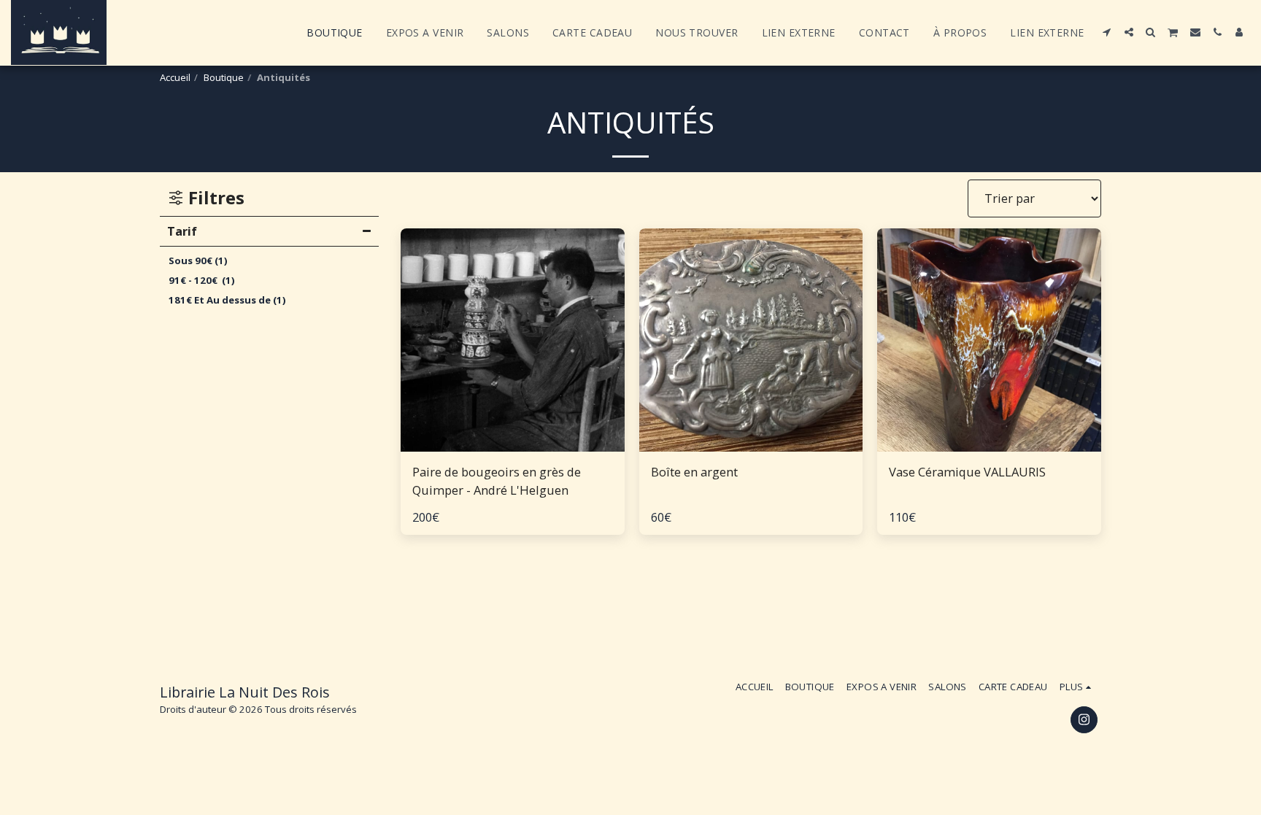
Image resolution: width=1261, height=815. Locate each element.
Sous (198, 260)
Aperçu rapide (512, 444)
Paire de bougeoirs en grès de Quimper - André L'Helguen (496, 480)
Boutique (224, 77)
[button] (1107, 32)
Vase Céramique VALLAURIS (967, 471)
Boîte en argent (694, 471)
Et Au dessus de (227, 299)
